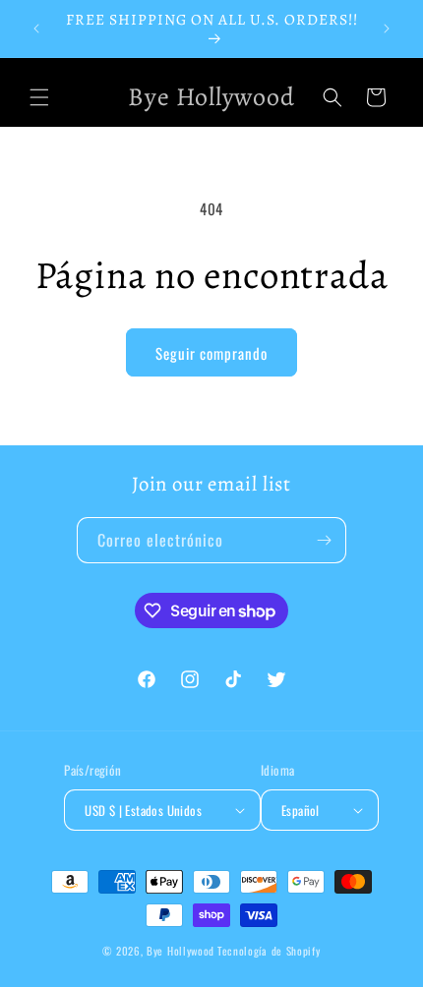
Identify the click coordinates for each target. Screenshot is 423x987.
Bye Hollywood (180, 950)
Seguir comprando (211, 353)
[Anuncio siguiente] (386, 28)
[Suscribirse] (323, 540)
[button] (39, 97)
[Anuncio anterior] (36, 28)
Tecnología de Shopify (269, 950)
